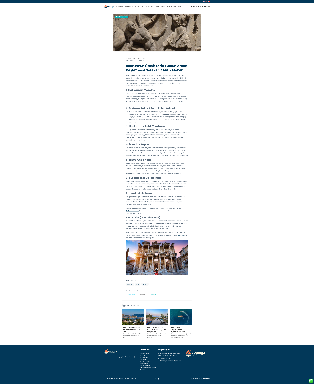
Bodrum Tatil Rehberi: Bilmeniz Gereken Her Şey (131, 329)
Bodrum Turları (140, 6)
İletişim (180, 6)
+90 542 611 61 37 (197, 6)
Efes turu (181, 235)
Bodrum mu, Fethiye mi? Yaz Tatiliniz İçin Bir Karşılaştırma (156, 329)
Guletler (142, 356)
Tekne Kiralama (129, 6)
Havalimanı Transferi (152, 6)
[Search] (209, 6)
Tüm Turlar (143, 359)
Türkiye (144, 284)
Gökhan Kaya (205, 378)
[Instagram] (207, 6)
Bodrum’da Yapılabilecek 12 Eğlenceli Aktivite (178, 329)
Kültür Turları (144, 363)
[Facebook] (205, 6)
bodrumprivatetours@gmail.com (170, 361)
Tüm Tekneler (144, 354)
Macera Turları (144, 361)
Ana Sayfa (119, 6)
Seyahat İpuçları (121, 17)
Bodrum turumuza (132, 211)
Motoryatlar (144, 357)
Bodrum (130, 284)
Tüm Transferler (145, 365)
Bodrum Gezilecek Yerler (169, 6)
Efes (137, 284)
